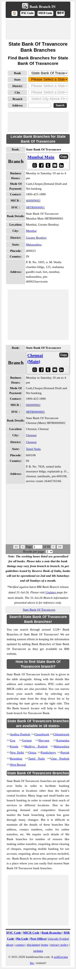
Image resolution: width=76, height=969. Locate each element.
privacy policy (59, 944)
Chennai (31, 435)
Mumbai (31, 230)
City (17, 92)
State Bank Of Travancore (39, 609)
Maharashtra (34, 244)
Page (29, 546)
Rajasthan (16, 758)
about (9, 944)
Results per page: (34, 551)
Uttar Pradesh (59, 758)
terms (44, 944)
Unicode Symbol (58, 938)
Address (17, 105)
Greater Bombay (36, 237)
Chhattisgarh (61, 734)
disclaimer (33, 944)
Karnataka (62, 740)
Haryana (44, 740)
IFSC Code (27, 13)
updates (38, 950)
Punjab (65, 752)
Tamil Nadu (33, 449)
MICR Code (45, 13)
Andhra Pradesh (20, 734)
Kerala (14, 746)
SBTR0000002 (35, 411)
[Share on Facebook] (41, 165)
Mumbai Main (40, 157)
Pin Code (22, 938)
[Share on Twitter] (47, 165)
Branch (17, 99)
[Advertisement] (38, 29)
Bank (17, 73)
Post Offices (38, 938)
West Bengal (18, 764)
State (17, 79)
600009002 (33, 405)
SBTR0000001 (35, 207)
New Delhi (17, 752)
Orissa (32, 752)
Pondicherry (48, 752)
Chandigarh (41, 734)
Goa (12, 740)
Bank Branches (52, 932)
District (17, 86)
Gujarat (27, 740)
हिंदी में (60, 13)
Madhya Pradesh (35, 746)
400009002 (33, 200)
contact (20, 944)
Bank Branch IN (43, 7)
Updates (50, 592)
